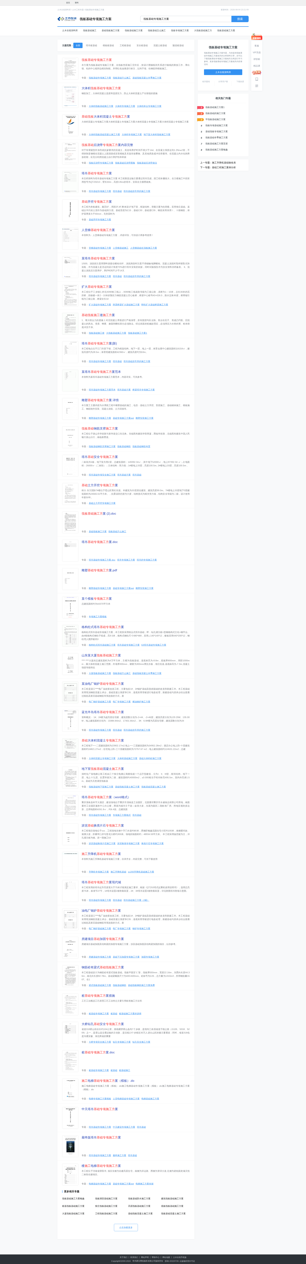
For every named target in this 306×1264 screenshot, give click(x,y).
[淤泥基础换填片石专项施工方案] (70, 834)
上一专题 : (205, 162)
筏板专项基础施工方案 (216, 125)
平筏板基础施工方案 (215, 119)
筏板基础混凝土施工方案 (153, 786)
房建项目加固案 (103, 939)
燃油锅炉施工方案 (141, 701)
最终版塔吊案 (101, 1137)
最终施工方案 (119, 1155)
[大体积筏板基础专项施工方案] (70, 97)
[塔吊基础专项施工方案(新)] (70, 352)
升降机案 (101, 854)
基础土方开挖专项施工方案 (102, 503)
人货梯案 (98, 230)
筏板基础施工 (89, 30)
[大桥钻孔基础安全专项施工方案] (70, 1033)
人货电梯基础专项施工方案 (126, 1098)
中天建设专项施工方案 (124, 1127)
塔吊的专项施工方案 (147, 560)
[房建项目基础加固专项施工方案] (70, 948)
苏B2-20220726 (172, 1261)
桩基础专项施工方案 (99, 1013)
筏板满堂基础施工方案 (106, 1198)
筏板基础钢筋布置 (141, 446)
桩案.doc (98, 1052)
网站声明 (145, 1257)
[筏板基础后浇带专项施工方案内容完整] (70, 154)
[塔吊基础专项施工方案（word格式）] (70, 806)
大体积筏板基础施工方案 (101, 106)
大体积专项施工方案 (125, 106)
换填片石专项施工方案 (152, 843)
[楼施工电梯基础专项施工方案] (70, 1174)
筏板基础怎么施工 (157, 30)
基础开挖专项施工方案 (100, 219)
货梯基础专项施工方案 (100, 248)
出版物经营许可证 (187, 1261)
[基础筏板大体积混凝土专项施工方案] (70, 125)
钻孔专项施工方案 (122, 1042)
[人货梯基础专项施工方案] (70, 239)
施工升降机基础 (118, 871)
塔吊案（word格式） (106, 797)
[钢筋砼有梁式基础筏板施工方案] (70, 976)
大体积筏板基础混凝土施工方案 (104, 134)
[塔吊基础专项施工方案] (70, 182)
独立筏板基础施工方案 (106, 1206)
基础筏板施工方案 (111, 30)
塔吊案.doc (100, 542)
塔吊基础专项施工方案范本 (102, 389)
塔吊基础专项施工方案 (100, 191)
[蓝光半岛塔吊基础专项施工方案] (70, 721)
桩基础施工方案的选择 (130, 1013)
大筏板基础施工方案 (116, 333)
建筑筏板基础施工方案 (172, 1198)
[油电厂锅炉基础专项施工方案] (70, 919)
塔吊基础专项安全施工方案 (102, 474)
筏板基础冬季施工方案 (216, 137)
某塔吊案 (98, 258)
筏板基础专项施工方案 (94, 10)
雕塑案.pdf (99, 570)
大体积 (101, 88)
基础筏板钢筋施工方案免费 (141, 985)
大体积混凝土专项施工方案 (102, 758)
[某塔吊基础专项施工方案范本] (70, 380)
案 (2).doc (99, 513)
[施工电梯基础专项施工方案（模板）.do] (70, 1089)
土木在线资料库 (64, 10)
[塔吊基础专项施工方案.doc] (70, 551)
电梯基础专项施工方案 (100, 1183)
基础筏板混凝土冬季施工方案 (146, 77)
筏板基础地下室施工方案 (101, 786)
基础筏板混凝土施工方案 (127, 786)
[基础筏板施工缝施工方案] (70, 324)
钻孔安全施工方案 (141, 1042)
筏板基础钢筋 (124, 446)
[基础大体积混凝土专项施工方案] (70, 749)
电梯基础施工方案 (150, 1098)
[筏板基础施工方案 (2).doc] (70, 522)
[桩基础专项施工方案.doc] (70, 1061)
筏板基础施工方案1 (137, 333)
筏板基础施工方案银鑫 (73, 1198)
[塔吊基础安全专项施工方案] (70, 466)
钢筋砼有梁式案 (103, 967)
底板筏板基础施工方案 (172, 1206)
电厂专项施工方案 (122, 701)
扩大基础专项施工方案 (100, 304)
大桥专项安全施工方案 (100, 1042)
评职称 (256, 59)
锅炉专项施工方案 (141, 928)
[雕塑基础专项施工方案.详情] (70, 409)
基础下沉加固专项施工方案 (126, 957)
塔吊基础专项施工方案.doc (102, 560)
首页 (68, 3)
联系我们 (134, 1257)
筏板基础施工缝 (96, 333)
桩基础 (114, 1013)
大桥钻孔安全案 (103, 1024)
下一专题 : (205, 167)
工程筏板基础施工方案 (106, 1213)
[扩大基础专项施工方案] (70, 295)
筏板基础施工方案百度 (216, 143)
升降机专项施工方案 (99, 871)
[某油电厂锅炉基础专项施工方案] (70, 692)
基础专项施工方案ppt (123, 418)
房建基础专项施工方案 (100, 957)
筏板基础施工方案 (134, 30)
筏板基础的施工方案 (215, 113)
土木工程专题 (78, 10)
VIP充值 (257, 52)
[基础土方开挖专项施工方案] (70, 494)
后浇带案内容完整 (107, 145)
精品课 (256, 66)
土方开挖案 (100, 485)
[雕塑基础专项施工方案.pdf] (70, 579)
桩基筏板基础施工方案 (73, 1206)
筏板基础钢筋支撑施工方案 (102, 446)
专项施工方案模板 (98, 616)
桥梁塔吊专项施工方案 (143, 389)
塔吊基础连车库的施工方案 (137, 191)
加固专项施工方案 (150, 957)
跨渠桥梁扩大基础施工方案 (126, 304)
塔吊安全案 (100, 457)
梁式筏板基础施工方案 (100, 985)
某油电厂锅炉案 (103, 683)
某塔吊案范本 (101, 371)
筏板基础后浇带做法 (147, 163)
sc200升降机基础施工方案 (141, 871)
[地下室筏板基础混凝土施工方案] (70, 777)
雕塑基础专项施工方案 (100, 418)
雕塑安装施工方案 (144, 418)
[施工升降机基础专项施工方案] (70, 863)
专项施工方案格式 (122, 815)
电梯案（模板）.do (108, 1080)
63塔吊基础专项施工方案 (153, 645)
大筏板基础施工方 (203, 30)
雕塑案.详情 (100, 400)
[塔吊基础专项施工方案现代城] (70, 891)
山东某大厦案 (101, 655)
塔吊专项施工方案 (126, 560)
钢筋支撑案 (100, 428)
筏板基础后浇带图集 (125, 163)
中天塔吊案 (100, 1109)
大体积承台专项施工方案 (149, 106)
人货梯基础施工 (120, 248)
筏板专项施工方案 (180, 30)
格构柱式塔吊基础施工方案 (102, 645)
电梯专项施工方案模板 (100, 1098)
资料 (77, 3)
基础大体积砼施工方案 (150, 758)
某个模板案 (97, 598)
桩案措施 (98, 995)
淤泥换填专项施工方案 (128, 843)
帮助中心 (155, 1257)
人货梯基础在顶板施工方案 (143, 248)
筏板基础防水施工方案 (139, 1198)
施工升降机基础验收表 (224, 162)
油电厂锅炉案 (101, 910)
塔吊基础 (117, 191)
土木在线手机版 (179, 1257)
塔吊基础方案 (124, 389)
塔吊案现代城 (101, 882)
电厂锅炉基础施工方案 (100, 701)
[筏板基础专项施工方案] (70, 68)
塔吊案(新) (99, 343)
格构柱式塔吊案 (103, 627)
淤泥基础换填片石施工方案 (102, 843)
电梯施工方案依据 (144, 1183)
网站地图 (166, 1257)
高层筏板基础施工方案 (139, 1206)
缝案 (98, 315)
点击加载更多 (126, 1227)
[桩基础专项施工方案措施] (70, 1004)
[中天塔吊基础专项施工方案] (70, 1118)
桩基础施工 (124, 1070)
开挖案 (97, 201)
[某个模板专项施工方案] (70, 607)
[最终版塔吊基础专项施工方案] (70, 1146)
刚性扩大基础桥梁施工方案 (154, 304)
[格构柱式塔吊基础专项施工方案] (70, 636)
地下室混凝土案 (103, 768)
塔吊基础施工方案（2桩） (136, 900)
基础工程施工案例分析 (224, 167)
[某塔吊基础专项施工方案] (70, 267)
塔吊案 (97, 173)
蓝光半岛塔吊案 (103, 712)
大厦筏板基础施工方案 (100, 673)
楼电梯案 (101, 1165)
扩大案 (97, 286)
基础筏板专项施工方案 (216, 131)
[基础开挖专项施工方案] (70, 210)
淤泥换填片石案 (103, 825)
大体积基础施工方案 (127, 758)
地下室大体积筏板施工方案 (157, 134)
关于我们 (123, 1257)
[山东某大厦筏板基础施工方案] (70, 664)
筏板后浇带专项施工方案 (101, 163)
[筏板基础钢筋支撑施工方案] (70, 437)
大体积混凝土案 (106, 116)
